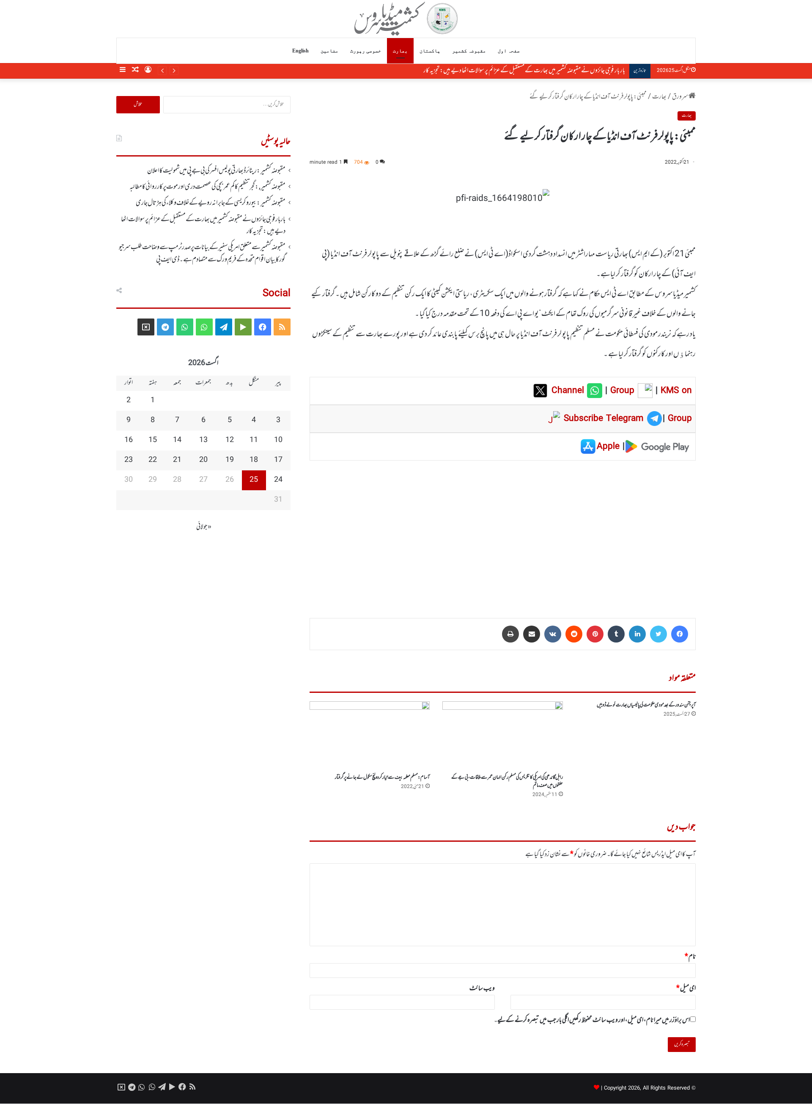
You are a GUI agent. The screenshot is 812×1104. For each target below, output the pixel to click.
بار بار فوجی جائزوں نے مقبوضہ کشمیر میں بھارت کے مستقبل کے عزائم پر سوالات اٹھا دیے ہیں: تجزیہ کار (203, 225)
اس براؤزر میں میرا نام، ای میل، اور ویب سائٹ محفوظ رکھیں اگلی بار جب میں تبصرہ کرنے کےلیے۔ (592, 1020)
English (300, 51)
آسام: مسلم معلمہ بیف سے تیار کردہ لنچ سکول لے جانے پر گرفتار (382, 777)
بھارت (400, 51)
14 (177, 440)
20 (203, 460)
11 (254, 440)
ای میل (686, 988)
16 (128, 440)
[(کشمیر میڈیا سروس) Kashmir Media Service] (406, 19)
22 (152, 460)
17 (278, 460)
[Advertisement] (503, 533)
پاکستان (430, 51)
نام (690, 956)
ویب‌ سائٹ (482, 988)
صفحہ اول (509, 51)
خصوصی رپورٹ (365, 51)
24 (278, 480)
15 (152, 440)
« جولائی (203, 527)
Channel (569, 390)
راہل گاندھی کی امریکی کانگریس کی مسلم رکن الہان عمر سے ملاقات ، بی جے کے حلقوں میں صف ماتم (507, 781)
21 (177, 460)
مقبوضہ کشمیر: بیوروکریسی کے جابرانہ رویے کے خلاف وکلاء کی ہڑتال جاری (210, 203)
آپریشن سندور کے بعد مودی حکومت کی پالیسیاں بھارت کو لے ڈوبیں (646, 705)
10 (278, 440)
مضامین (329, 51)
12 (229, 440)
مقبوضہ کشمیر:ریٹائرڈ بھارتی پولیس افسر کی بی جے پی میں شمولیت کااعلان (216, 171)
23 (128, 460)
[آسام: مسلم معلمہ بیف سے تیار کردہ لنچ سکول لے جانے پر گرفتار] (370, 735)
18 (254, 460)
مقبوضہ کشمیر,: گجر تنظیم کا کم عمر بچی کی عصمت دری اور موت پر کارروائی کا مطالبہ (207, 187)
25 (254, 480)
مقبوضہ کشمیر (469, 51)
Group (620, 390)
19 (229, 460)
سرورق (680, 97)
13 (203, 440)
